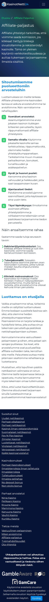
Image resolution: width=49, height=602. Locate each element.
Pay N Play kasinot (12, 435)
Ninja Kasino (9, 498)
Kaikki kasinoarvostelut (15, 453)
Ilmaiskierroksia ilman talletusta (20, 468)
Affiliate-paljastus (12, 537)
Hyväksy (36, 598)
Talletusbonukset (12, 475)
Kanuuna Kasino (11, 511)
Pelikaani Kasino (11, 501)
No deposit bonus (12, 482)
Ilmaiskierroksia (11, 472)
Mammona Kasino (12, 508)
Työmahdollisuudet (13, 541)
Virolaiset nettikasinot (14, 446)
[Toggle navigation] (43, 4)
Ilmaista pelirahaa (12, 479)
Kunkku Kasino (10, 518)
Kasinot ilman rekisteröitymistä (20, 428)
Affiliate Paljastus (24, 18)
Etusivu (6, 18)
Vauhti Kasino (10, 515)
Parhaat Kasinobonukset (16, 465)
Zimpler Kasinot (11, 439)
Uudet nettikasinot (13, 418)
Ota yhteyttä (9, 544)
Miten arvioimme (12, 534)
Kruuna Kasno (10, 504)
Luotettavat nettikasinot (16, 442)
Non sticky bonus (12, 485)
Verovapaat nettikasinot (16, 449)
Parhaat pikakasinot (13, 421)
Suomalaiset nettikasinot (16, 432)
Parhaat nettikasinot (14, 425)
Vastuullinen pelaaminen (17, 530)
